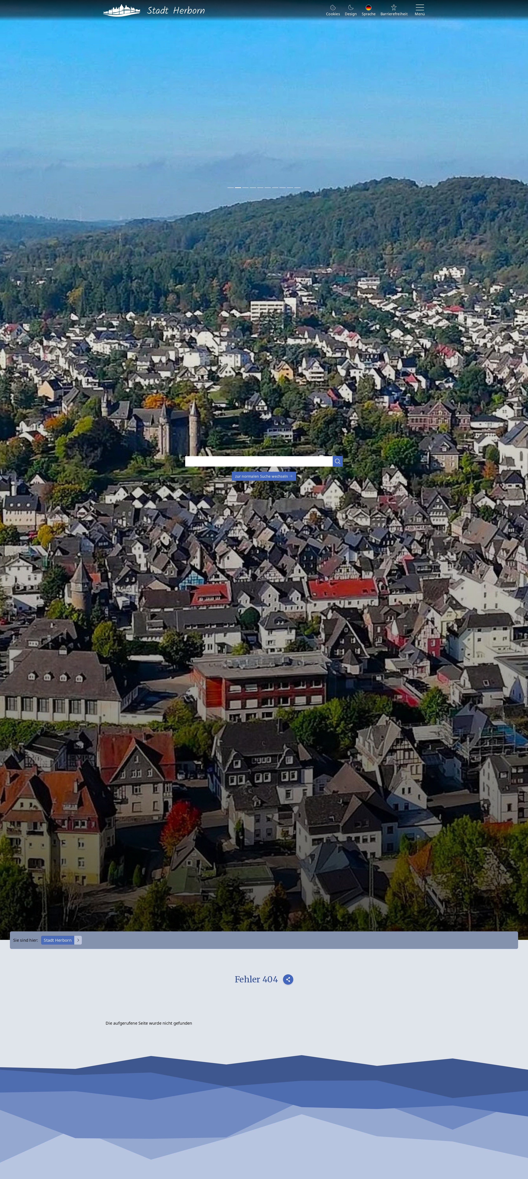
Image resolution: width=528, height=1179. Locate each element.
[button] (338, 461)
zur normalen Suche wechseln (262, 476)
